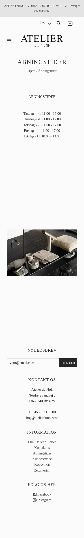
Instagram (44, 500)
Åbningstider (42, 453)
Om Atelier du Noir (42, 442)
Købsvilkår (42, 464)
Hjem (31, 71)
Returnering (42, 470)
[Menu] (9, 39)
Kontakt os (42, 448)
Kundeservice (42, 459)
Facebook (44, 494)
